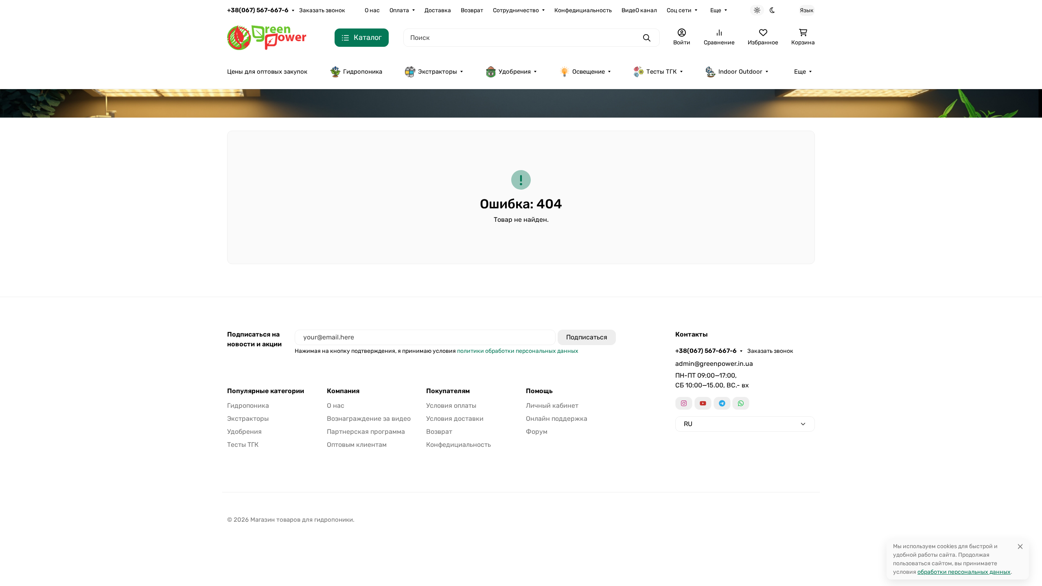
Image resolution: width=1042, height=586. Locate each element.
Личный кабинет (552, 405)
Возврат (472, 10)
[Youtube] (702, 403)
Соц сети (679, 10)
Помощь (539, 391)
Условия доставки (455, 418)
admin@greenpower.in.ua (714, 363)
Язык (807, 10)
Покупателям (448, 391)
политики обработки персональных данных (517, 351)
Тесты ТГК (661, 71)
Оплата (399, 10)
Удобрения (515, 71)
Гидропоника (362, 71)
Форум (536, 431)
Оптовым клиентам (357, 444)
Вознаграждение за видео (369, 418)
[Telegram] (722, 403)
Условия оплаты (451, 405)
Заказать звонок (322, 10)
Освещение (588, 71)
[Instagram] (683, 403)
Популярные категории (265, 391)
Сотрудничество (516, 10)
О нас (372, 10)
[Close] (1020, 546)
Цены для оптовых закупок (267, 71)
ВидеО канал (639, 10)
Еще (715, 10)
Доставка (438, 10)
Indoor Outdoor (740, 71)
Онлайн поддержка (556, 418)
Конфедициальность (583, 10)
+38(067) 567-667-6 (258, 10)
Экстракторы (437, 71)
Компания (343, 391)
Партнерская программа (366, 431)
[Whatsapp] (740, 403)
